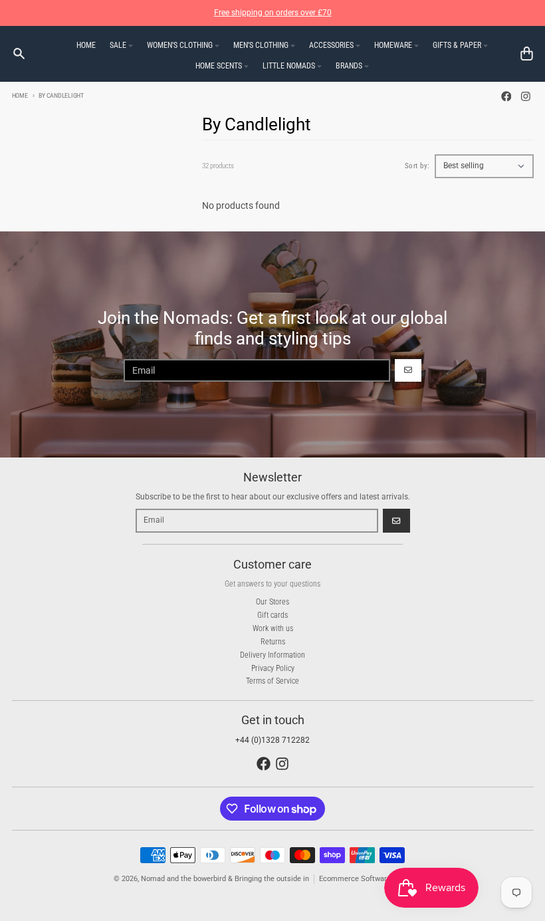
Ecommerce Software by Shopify (373, 878)
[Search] (19, 54)
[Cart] (527, 54)
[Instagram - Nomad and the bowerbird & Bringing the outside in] (526, 96)
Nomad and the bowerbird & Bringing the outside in (225, 878)
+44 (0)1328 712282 (272, 740)
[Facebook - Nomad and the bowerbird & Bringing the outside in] (506, 96)
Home (20, 95)
